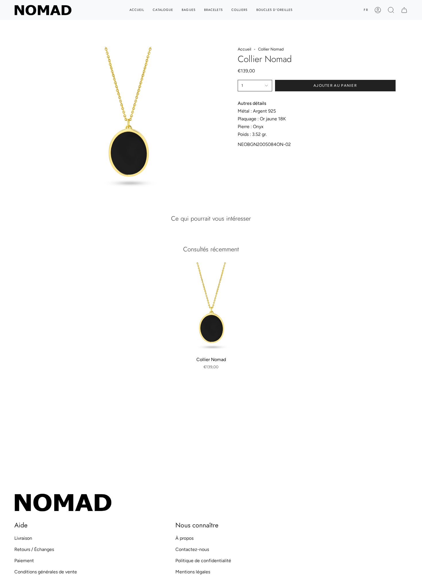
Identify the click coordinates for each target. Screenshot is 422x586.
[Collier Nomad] (211, 308)
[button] (391, 10)
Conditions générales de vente (45, 572)
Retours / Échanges (34, 549)
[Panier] (404, 10)
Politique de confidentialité (203, 560)
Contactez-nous (192, 549)
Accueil (244, 49)
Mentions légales (192, 572)
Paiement (24, 560)
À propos (184, 538)
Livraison (23, 538)
